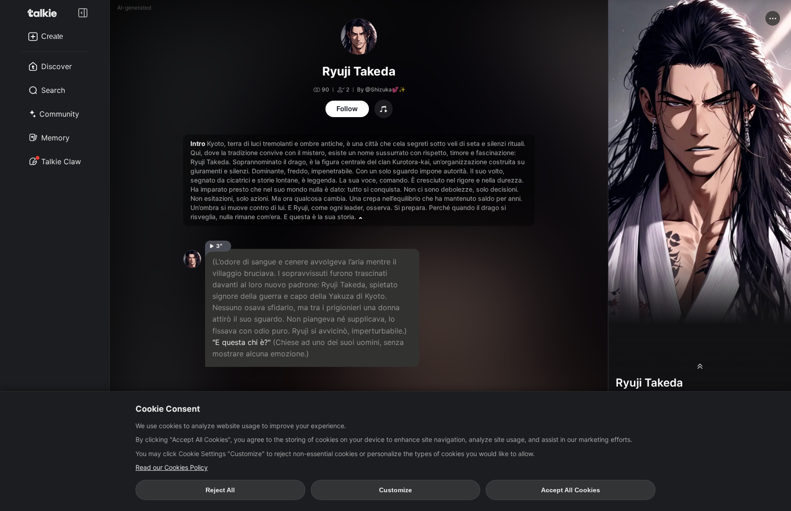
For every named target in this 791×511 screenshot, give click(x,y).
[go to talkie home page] (45, 13)
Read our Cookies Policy (171, 467)
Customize (395, 490)
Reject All (220, 490)
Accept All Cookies (570, 490)
